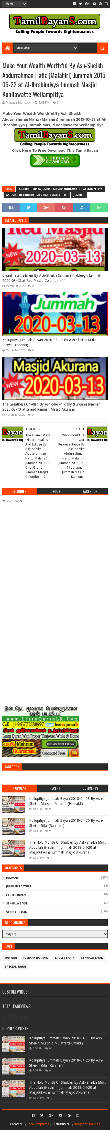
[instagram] (106, 4)
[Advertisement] (55, 644)
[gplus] (87, 4)
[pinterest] (100, 4)
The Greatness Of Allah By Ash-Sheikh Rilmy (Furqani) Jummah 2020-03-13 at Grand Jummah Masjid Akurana (51, 406)
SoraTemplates (38, 1124)
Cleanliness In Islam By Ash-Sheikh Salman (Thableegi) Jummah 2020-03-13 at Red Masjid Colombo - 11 (51, 278)
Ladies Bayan (16, 895)
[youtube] (94, 4)
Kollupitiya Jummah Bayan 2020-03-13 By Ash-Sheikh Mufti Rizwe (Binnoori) (49, 342)
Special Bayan (16, 912)
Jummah (79, 195)
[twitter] (80, 4)
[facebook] (74, 4)
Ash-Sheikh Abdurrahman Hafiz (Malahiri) (36, 195)
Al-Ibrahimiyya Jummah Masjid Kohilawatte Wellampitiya (61, 189)
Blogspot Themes (87, 1124)
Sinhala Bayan (17, 903)
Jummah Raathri (18, 886)
